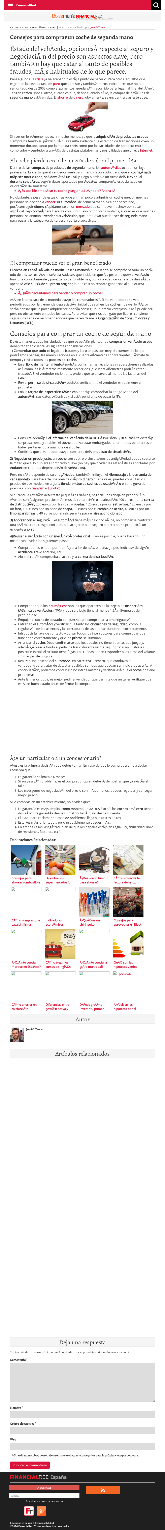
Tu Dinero (49, 27)
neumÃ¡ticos (57, 606)
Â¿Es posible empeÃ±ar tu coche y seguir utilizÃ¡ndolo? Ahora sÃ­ (66, 190)
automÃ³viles (111, 167)
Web (13, 1439)
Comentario (19, 1359)
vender (50, 202)
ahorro (15, 27)
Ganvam (38, 488)
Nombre (16, 1407)
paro (56, 83)
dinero (78, 97)
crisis (25, 27)
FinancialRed (26, 5)
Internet (146, 150)
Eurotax (54, 488)
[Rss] (103, 1490)
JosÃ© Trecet (98, 27)
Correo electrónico (23, 1423)
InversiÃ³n (36, 27)
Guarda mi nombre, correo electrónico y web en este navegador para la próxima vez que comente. (76, 1455)
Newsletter (44, 1487)
